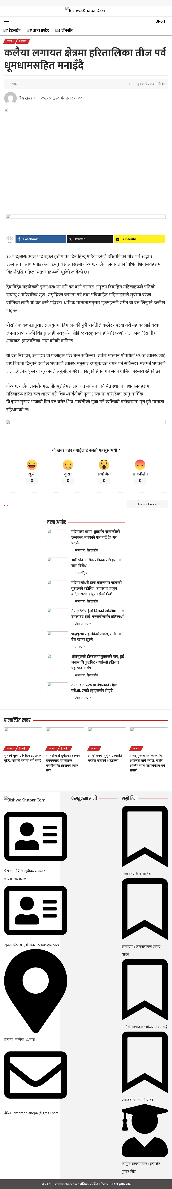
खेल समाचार (83, 624)
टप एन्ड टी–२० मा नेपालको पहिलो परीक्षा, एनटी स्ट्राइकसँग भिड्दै (95, 688)
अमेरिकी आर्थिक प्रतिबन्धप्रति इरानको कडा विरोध (96, 563)
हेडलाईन (23, 41)
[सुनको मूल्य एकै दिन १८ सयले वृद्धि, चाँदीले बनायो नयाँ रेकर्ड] (23, 738)
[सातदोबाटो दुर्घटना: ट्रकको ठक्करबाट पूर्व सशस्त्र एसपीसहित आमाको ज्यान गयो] (65, 738)
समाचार (10, 41)
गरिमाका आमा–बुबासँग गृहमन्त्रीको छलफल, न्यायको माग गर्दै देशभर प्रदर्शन (95, 537)
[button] (7, 21)
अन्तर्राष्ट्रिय (81, 573)
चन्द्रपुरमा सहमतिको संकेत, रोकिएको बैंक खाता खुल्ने (96, 637)
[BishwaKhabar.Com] (86, 11)
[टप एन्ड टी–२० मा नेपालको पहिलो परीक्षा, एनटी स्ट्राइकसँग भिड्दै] (57, 690)
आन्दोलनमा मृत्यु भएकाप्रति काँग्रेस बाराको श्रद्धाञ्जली (105, 758)
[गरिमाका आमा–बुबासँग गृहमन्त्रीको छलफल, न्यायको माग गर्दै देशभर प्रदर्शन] (57, 537)
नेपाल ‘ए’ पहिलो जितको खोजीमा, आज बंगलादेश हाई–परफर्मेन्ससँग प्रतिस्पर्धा (97, 614)
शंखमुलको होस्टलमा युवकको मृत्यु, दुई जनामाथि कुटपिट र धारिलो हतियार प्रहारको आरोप (97, 662)
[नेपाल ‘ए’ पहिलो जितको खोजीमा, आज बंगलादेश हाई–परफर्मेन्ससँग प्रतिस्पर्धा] (57, 616)
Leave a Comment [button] (148, 504)
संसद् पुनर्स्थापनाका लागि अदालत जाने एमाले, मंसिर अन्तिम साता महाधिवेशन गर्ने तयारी (147, 763)
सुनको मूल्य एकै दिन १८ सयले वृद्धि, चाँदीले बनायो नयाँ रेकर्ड (23, 758)
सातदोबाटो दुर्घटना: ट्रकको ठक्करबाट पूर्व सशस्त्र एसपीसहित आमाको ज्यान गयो (63, 763)
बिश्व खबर (25, 98)
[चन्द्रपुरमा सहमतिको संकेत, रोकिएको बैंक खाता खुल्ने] (57, 639)
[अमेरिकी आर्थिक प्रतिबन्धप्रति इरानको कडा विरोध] (57, 565)
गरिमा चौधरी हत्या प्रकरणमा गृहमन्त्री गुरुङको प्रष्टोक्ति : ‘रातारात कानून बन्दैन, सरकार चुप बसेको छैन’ (96, 588)
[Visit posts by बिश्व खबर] (10, 98)
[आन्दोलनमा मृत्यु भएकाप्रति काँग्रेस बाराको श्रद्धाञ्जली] (107, 738)
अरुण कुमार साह (121, 1184)
